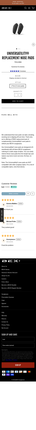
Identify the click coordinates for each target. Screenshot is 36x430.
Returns (4, 318)
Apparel (4, 303)
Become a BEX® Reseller (9, 285)
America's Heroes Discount (9, 272)
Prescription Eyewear (8, 297)
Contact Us (5, 322)
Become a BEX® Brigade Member (11, 288)
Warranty (4, 315)
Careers (4, 279)
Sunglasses (5, 294)
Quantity (18, 91)
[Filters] (28, 193)
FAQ (3, 312)
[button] (14, 71)
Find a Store (5, 282)
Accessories (5, 306)
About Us (4, 266)
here (22, 167)
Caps (3, 300)
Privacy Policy (6, 325)
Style (18, 82)
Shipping (11, 78)
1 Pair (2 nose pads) (17, 86)
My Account (5, 328)
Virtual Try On (6, 275)
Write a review (13, 193)
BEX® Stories (5, 269)
